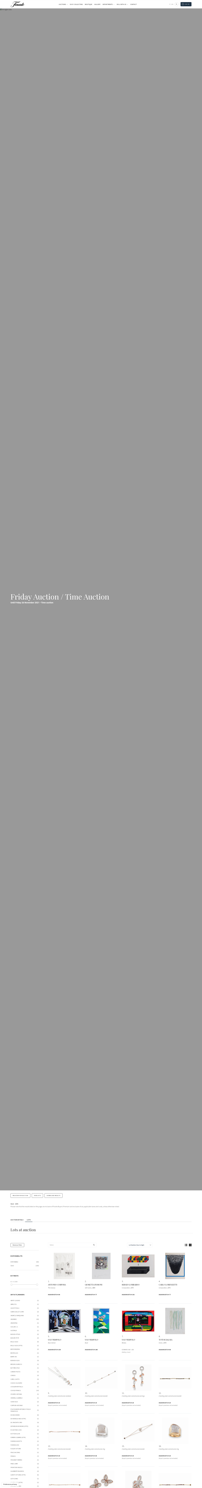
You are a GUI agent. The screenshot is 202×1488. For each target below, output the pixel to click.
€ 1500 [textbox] (15, 1282)
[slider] (11, 1284)
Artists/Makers (18, 1295)
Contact (133, 4)
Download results (53, 1195)
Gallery (97, 4)
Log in (187, 4)
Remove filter (17, 1245)
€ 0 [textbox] (11, 1282)
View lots (37, 1195)
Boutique (88, 4)
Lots (29, 1220)
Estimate (15, 1276)
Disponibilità (16, 1256)
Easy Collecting (76, 4)
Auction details (17, 1220)
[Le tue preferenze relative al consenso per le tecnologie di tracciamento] (10, 1484)
